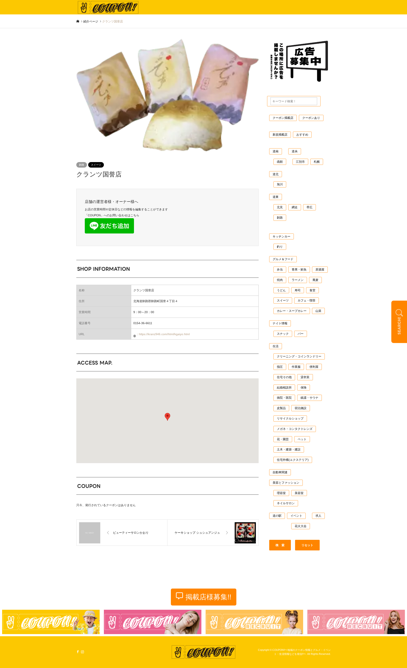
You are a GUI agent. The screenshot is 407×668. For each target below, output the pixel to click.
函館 (280, 161)
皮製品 (281, 408)
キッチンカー (281, 236)
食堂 (312, 290)
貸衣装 (305, 377)
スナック (283, 333)
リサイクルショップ (290, 418)
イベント (296, 515)
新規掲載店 (280, 134)
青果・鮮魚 (299, 269)
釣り (280, 246)
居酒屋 (319, 269)
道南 (276, 151)
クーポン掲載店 (283, 117)
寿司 (298, 290)
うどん (281, 290)
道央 (295, 151)
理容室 (281, 493)
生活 (276, 346)
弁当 (280, 269)
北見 (280, 207)
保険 (304, 387)
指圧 (280, 366)
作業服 (296, 366)
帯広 (309, 207)
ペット (302, 439)
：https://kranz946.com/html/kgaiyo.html (163, 334)
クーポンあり (311, 117)
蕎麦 (315, 280)
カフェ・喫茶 (306, 300)
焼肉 (280, 280)
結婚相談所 (284, 387)
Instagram (82, 651)
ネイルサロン (286, 503)
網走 (295, 207)
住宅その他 (284, 377)
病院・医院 (284, 397)
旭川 (280, 184)
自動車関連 (280, 472)
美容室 (299, 493)
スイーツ (96, 164)
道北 (276, 174)
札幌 (317, 161)
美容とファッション (286, 482)
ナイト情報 (280, 323)
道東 (276, 197)
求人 (318, 515)
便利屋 (313, 366)
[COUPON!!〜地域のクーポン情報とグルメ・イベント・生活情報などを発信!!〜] (108, 7)
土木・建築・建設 (289, 449)
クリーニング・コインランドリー (299, 356)
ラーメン (298, 280)
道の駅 (277, 515)
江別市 (300, 161)
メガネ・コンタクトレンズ (294, 429)
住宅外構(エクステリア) (293, 459)
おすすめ (302, 134)
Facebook (77, 651)
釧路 (81, 164)
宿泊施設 (301, 408)
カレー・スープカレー (292, 310)
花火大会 (301, 526)
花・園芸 (283, 439)
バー (301, 333)
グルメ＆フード (283, 259)
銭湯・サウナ (309, 397)
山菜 (318, 310)
